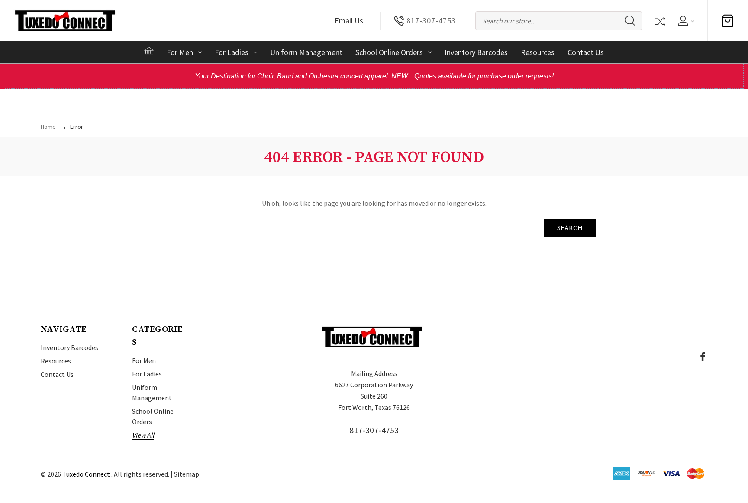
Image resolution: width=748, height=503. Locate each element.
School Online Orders (389, 52)
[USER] (685, 21)
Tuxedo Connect (86, 474)
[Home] (149, 51)
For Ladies (231, 52)
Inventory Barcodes (476, 52)
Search (630, 21)
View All (143, 435)
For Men (180, 52)
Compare (659, 20)
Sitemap (186, 474)
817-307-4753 (374, 430)
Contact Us (585, 52)
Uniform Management (306, 52)
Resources (538, 52)
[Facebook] (702, 356)
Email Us (349, 21)
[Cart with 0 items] (727, 20)
